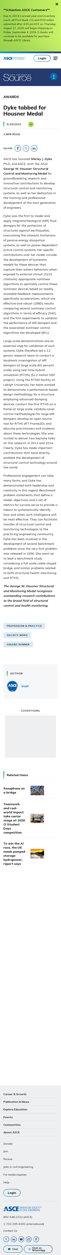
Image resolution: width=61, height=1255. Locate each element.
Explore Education (15, 1109)
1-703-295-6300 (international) (23, 1224)
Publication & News (16, 1101)
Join (5, 1151)
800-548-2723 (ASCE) (17, 1217)
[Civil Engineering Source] (17, 77)
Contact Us (10, 1230)
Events (8, 1117)
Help (6, 1182)
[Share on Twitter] (26, 148)
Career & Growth (14, 1094)
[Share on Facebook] (18, 148)
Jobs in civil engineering (18, 1166)
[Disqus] (30, 925)
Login (42, 58)
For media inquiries (15, 1174)
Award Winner (18, 644)
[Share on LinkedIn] (34, 148)
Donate (8, 1143)
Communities (12, 1124)
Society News (17, 635)
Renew (7, 1159)
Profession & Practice (24, 625)
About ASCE (11, 1132)
